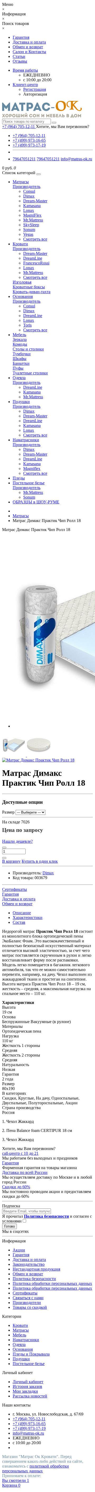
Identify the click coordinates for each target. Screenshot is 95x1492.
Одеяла (19, 377)
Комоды (20, 344)
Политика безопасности (34, 1278)
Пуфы (18, 368)
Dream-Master (35, 201)
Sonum (29, 229)
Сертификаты (25, 1293)
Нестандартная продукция (36, 1269)
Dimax (29, 196)
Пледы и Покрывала (31, 1354)
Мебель (19, 334)
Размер (8, 812)
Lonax (28, 210)
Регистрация (34, 89)
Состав (19, 922)
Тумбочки (22, 354)
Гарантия (21, 37)
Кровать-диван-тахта (31, 291)
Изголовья (22, 282)
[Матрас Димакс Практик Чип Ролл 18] (14, 755)
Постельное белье (29, 483)
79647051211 (24, 159)
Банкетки (21, 363)
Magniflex (31, 468)
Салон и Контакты (29, 51)
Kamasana (32, 205)
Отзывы (20, 61)
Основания (23, 296)
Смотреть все (35, 239)
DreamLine (32, 258)
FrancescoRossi (36, 263)
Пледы (19, 478)
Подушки (21, 401)
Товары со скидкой (30, 1307)
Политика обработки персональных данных (52, 1283)
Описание (22, 912)
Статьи (19, 56)
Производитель (26, 186)
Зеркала (20, 339)
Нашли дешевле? (17, 841)
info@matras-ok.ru (76, 159)
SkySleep (31, 225)
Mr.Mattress (33, 220)
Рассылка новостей (30, 1396)
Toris (27, 325)
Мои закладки (25, 1391)
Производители (27, 1302)
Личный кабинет (28, 1381)
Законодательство (29, 1264)
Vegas (28, 234)
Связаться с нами (28, 1298)
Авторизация (35, 94)
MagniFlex (32, 215)
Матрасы (21, 181)
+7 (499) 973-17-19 (29, 145)
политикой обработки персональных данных (35, 1468)
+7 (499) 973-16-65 (29, 140)
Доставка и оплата (29, 42)
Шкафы (19, 358)
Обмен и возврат (28, 47)
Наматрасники (26, 440)
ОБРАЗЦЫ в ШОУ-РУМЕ (36, 502)
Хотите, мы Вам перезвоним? (62, 126)
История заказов (27, 1386)
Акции (19, 1250)
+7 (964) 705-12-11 (29, 135)
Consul (29, 191)
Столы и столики (28, 349)
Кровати (20, 244)
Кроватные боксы (29, 287)
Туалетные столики (30, 373)
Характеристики (27, 917)
